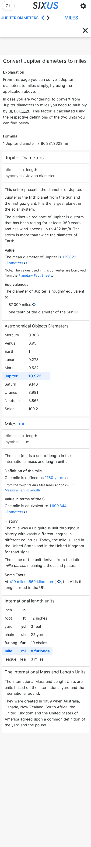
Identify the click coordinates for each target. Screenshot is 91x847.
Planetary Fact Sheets (35, 275)
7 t (8, 5)
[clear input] (85, 30)
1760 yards (54, 477)
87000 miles (20, 304)
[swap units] (45, 18)
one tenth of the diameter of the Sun (41, 312)
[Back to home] (45, 6)
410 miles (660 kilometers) (33, 581)
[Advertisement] (45, 46)
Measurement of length (22, 490)
